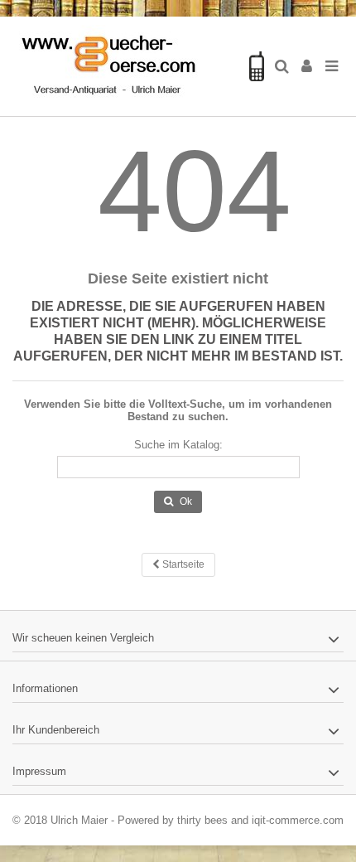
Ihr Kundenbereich (55, 730)
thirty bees (202, 820)
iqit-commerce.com (298, 820)
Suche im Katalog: (178, 444)
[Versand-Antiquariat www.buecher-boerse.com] (124, 66)
